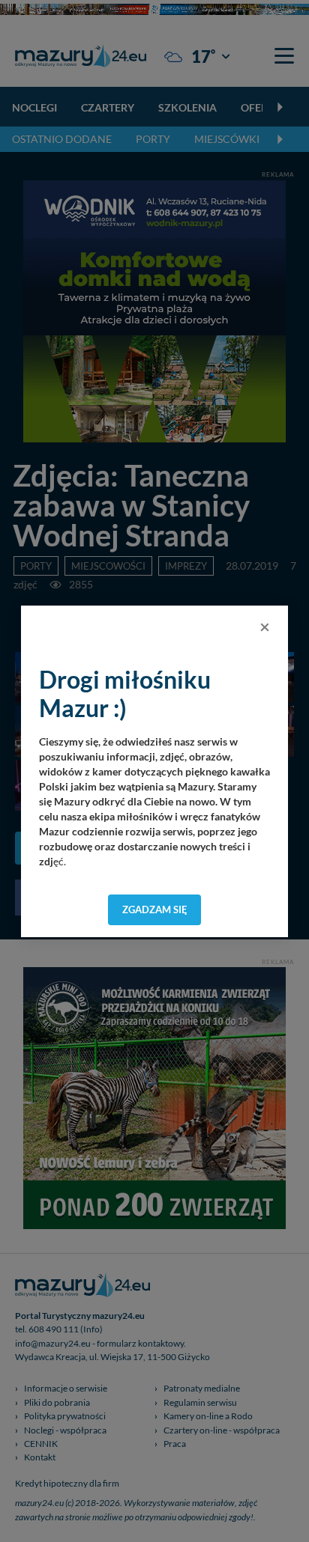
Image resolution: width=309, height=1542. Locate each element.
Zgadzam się (155, 909)
